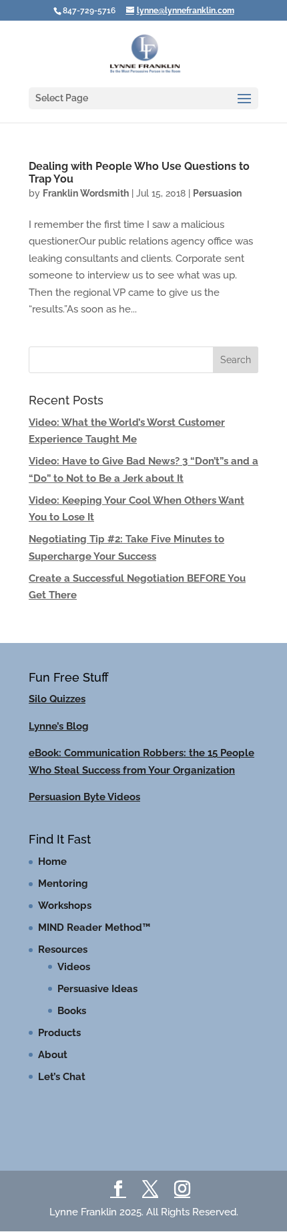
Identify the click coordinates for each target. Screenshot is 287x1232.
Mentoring (63, 884)
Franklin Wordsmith (86, 193)
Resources (62, 949)
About (52, 1055)
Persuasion (217, 193)
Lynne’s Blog (59, 726)
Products (59, 1033)
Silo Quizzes (57, 699)
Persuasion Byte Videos (84, 797)
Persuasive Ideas (97, 989)
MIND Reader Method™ (94, 927)
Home (52, 862)
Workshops (64, 906)
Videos (73, 967)
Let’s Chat (61, 1077)
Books (71, 1011)
